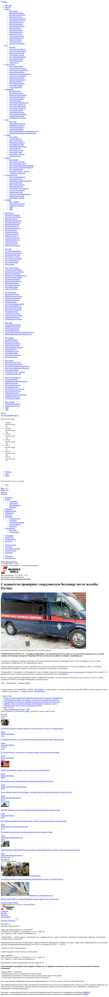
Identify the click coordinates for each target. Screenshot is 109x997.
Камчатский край (15, 183)
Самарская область (16, 110)
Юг (6, 45)
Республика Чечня (16, 169)
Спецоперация (35, 876)
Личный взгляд (14, 524)
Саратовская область (16, 112)
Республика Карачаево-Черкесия (21, 167)
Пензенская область (16, 99)
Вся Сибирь (13, 137)
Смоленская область (16, 36)
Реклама (8, 472)
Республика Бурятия (16, 198)
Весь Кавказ (13, 160)
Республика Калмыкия (17, 57)
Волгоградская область (17, 51)
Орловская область (16, 32)
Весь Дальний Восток (17, 177)
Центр (7, 9)
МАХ (31, 689)
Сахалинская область (17, 190)
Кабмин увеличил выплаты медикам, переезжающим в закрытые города (30, 704)
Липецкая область (15, 30)
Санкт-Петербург (15, 87)
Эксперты (8, 517)
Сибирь (8, 135)
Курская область (15, 28)
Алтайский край (15, 139)
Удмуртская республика (18, 114)
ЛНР (11, 207)
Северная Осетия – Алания (19, 171)
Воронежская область (17, 21)
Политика (8, 498)
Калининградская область (18, 70)
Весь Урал (13, 122)
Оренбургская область (17, 97)
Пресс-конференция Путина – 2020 (17, 709)
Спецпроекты (10, 528)
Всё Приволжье (15, 91)
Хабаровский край (16, 192)
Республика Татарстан (17, 108)
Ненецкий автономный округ (20, 74)
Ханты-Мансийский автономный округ (23, 131)
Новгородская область (17, 80)
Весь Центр (13, 11)
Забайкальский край (16, 196)
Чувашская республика (17, 118)
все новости (5, 859)
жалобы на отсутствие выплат (73, 672)
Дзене (27, 711)
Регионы (4, 2)
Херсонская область (16, 206)
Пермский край (15, 101)
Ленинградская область (17, 76)
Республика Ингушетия (18, 164)
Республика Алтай (16, 150)
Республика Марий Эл (17, 104)
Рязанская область (15, 34)
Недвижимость (14, 505)
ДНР (11, 209)
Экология (8, 515)
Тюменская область (16, 129)
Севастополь (14, 62)
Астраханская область (17, 49)
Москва (8, 7)
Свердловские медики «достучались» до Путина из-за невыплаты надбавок (31, 700)
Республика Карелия (16, 83)
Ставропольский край (17, 173)
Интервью (13, 526)
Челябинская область (17, 125)
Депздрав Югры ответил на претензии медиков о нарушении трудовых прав (32, 702)
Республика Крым (16, 61)
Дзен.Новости (39, 689)
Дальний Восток (11, 175)
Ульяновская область (16, 116)
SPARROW (86, 992)
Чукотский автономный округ (20, 194)
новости (4, 492)
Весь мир (8, 5)
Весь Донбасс (14, 202)
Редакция (4, 915)
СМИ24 (85, 994)
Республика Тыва (15, 152)
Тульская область (15, 41)
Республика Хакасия (16, 154)
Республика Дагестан (17, 162)
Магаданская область (17, 185)
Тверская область (15, 40)
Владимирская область (17, 19)
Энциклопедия (14, 519)
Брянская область (15, 17)
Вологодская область (17, 72)
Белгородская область (17, 15)
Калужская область (16, 24)
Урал (7, 120)
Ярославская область (16, 43)
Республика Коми (15, 85)
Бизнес (7, 499)
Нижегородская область (18, 95)
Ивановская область (16, 22)
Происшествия (10, 511)
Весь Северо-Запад (16, 66)
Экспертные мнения (16, 522)
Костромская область (17, 26)
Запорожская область (17, 204)
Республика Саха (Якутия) (19, 188)
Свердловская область (17, 124)
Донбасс (8, 200)
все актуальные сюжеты (9, 903)
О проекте (4, 911)
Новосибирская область (18, 146)
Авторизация (5, 917)
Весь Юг (12, 47)
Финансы (12, 507)
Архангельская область (17, 68)
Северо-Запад (10, 64)
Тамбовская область (16, 38)
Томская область (15, 156)
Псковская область (16, 82)
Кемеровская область (17, 143)
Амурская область (15, 179)
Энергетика (13, 503)
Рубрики (4, 494)
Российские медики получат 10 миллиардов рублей (23, 705)
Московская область (16, 13)
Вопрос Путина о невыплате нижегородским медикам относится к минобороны (33, 698)
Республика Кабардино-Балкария (21, 165)
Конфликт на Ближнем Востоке (41, 895)
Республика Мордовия (17, 106)
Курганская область (16, 127)
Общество (8, 509)
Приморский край (16, 186)
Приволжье (9, 89)
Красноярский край (16, 144)
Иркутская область (16, 141)
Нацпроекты (9, 513)
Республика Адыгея (16, 55)
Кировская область (16, 93)
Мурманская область (16, 78)
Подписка (13, 530)
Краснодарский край (16, 53)
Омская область (15, 148)
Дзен (97, 689)
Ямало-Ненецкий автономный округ (22, 133)
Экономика (13, 501)
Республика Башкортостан (19, 103)
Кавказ (7, 158)
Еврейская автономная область (20, 181)
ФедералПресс (40, 691)
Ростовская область (16, 59)
